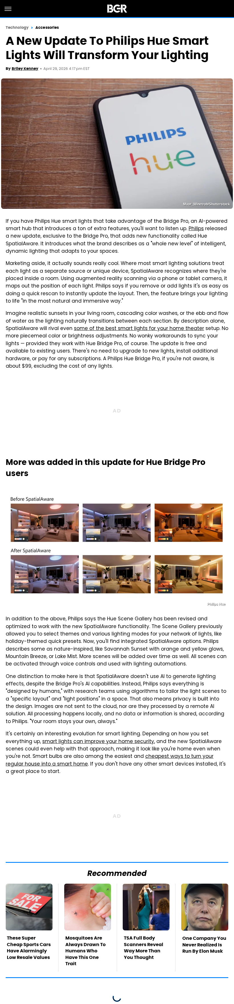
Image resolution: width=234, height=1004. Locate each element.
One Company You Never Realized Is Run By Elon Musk (204, 944)
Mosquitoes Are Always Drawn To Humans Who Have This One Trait (85, 951)
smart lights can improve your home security (98, 742)
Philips (196, 229)
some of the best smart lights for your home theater (139, 329)
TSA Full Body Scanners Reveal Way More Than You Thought (143, 947)
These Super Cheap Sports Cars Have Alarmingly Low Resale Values (29, 947)
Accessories (47, 27)
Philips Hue (216, 604)
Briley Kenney (25, 68)
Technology (17, 27)
